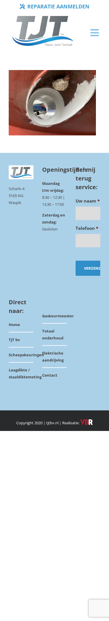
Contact (49, 375)
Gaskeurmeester (58, 315)
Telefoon (87, 228)
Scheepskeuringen (26, 354)
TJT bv (14, 339)
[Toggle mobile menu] (95, 32)
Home (14, 324)
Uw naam (88, 201)
